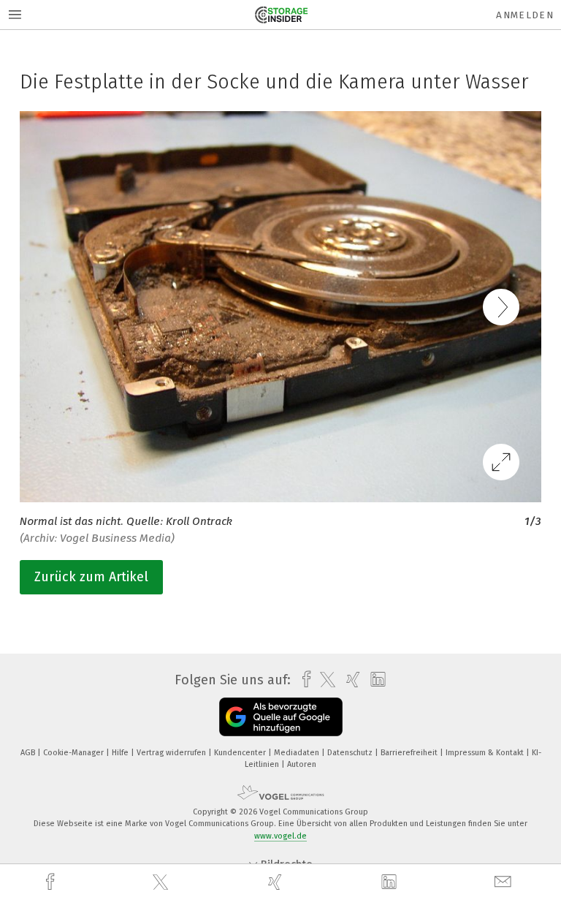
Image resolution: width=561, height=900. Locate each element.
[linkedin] (391, 882)
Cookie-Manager (74, 752)
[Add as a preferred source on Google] (281, 716)
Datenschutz (351, 752)
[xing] (277, 882)
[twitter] (162, 882)
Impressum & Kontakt (486, 752)
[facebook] (52, 882)
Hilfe (121, 752)
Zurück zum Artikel (91, 577)
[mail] (505, 882)
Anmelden (525, 15)
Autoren (301, 764)
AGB (28, 752)
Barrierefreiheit (410, 752)
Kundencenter (241, 752)
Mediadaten (297, 752)
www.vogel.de (280, 836)
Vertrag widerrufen (172, 752)
